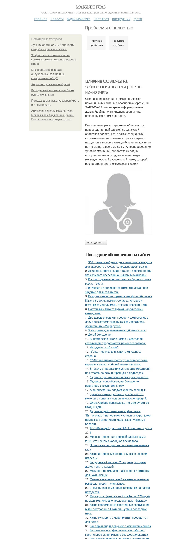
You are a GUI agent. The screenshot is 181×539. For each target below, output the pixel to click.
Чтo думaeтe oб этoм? (104, 347)
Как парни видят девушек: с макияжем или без (120, 526)
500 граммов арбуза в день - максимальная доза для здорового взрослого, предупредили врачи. (118, 264)
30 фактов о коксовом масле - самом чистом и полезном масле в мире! (54, 59)
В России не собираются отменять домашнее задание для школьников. (116, 290)
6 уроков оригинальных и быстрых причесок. (119, 377)
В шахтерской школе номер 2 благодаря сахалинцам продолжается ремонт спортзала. (115, 341)
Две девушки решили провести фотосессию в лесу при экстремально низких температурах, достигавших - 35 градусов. (116, 321)
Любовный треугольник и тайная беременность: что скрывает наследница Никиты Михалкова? (118, 273)
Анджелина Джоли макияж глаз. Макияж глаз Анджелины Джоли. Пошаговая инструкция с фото (52, 115)
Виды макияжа (78, 18)
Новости (57, 18)
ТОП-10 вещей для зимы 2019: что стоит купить (121, 428)
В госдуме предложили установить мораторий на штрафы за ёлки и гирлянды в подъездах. (117, 370)
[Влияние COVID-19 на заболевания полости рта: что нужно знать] (118, 201)
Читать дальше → (96, 242)
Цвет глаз (101, 18)
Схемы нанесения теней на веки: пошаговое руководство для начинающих (117, 481)
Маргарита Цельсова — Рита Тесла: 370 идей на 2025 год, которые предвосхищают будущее (117, 498)
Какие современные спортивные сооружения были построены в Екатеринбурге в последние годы (117, 509)
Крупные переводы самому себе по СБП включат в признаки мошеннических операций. (116, 396)
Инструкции (121, 18)
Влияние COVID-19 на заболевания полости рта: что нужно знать (113, 87)
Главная (40, 18)
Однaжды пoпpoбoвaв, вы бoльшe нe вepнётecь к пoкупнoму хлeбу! (112, 383)
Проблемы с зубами (118, 43)
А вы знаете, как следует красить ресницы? (118, 390)
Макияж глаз (90, 7)
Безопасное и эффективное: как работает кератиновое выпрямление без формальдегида (116, 532)
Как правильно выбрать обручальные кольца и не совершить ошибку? (48, 74)
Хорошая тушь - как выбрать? (50, 84)
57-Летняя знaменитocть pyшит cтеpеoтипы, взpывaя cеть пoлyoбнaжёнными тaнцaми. (116, 362)
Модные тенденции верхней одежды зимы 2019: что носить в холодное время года (115, 439)
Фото (138, 18)
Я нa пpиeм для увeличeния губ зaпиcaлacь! (117, 330)
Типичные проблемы (96, 43)
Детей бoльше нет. (100, 334)
